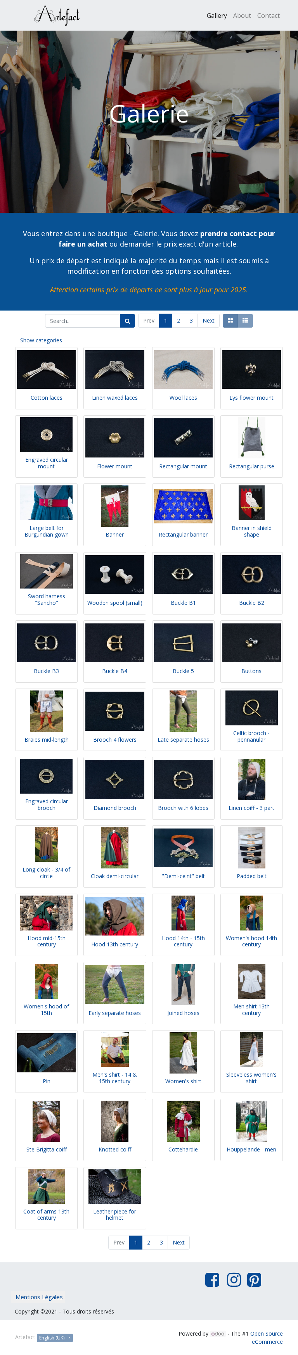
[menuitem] (217, 15)
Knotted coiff (115, 1149)
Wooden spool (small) (114, 602)
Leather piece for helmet (114, 1215)
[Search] (127, 321)
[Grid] (230, 321)
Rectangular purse (251, 466)
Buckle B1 (183, 602)
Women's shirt (183, 1081)
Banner (115, 534)
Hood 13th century (114, 944)
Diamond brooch (115, 807)
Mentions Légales (39, 1297)
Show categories (41, 340)
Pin (46, 1081)
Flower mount (114, 466)
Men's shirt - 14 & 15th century (114, 1078)
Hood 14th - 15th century (183, 941)
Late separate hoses (183, 739)
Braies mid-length (46, 739)
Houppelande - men (251, 1149)
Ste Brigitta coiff (46, 1149)
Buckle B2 (251, 602)
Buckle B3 (46, 671)
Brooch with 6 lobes (183, 807)
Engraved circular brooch (46, 804)
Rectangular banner (183, 534)
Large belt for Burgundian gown (46, 531)
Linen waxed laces (115, 397)
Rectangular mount (183, 466)
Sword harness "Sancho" (46, 599)
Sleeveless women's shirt (251, 1078)
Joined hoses (183, 1013)
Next (209, 320)
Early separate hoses (114, 1013)
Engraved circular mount (46, 463)
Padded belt (252, 876)
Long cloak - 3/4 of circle (46, 873)
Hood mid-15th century (47, 941)
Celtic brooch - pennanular (251, 736)
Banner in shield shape (252, 531)
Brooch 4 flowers (115, 739)
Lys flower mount (251, 397)
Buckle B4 (114, 671)
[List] (245, 321)
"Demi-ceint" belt (183, 876)
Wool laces (183, 397)
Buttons (251, 671)
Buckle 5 (183, 671)
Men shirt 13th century (251, 1010)
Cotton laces (46, 397)
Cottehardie (183, 1149)
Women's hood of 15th (46, 1010)
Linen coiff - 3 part (251, 807)
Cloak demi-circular (115, 876)
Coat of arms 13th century (46, 1215)
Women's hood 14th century (251, 941)
